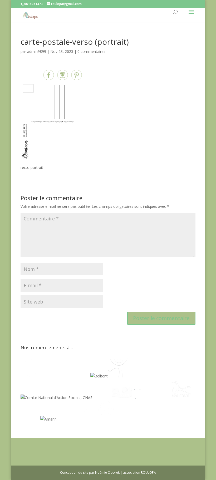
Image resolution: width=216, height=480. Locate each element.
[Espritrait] (181, 397)
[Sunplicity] (77, 375)
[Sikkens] (30, 419)
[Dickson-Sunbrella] (66, 419)
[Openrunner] (106, 419)
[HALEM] (122, 397)
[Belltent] (99, 375)
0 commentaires (91, 51)
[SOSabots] (86, 419)
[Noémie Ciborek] (30, 375)
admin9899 (36, 51)
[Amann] (48, 419)
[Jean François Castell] (102, 397)
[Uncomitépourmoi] (117, 375)
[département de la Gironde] (161, 397)
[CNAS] (56, 397)
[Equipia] (52, 375)
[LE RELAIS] (142, 397)
